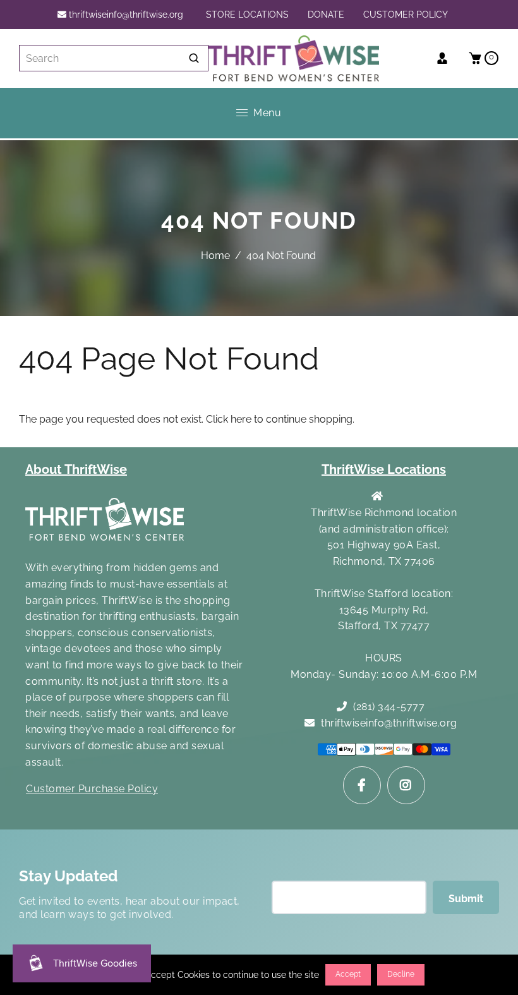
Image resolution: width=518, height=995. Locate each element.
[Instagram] (406, 785)
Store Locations (247, 14)
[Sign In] (447, 58)
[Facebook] (362, 785)
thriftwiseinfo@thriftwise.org (124, 14)
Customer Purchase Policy (92, 789)
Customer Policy (405, 14)
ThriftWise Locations (384, 469)
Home (215, 256)
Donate (326, 14)
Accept (348, 974)
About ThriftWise (76, 469)
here (241, 419)
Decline (400, 974)
